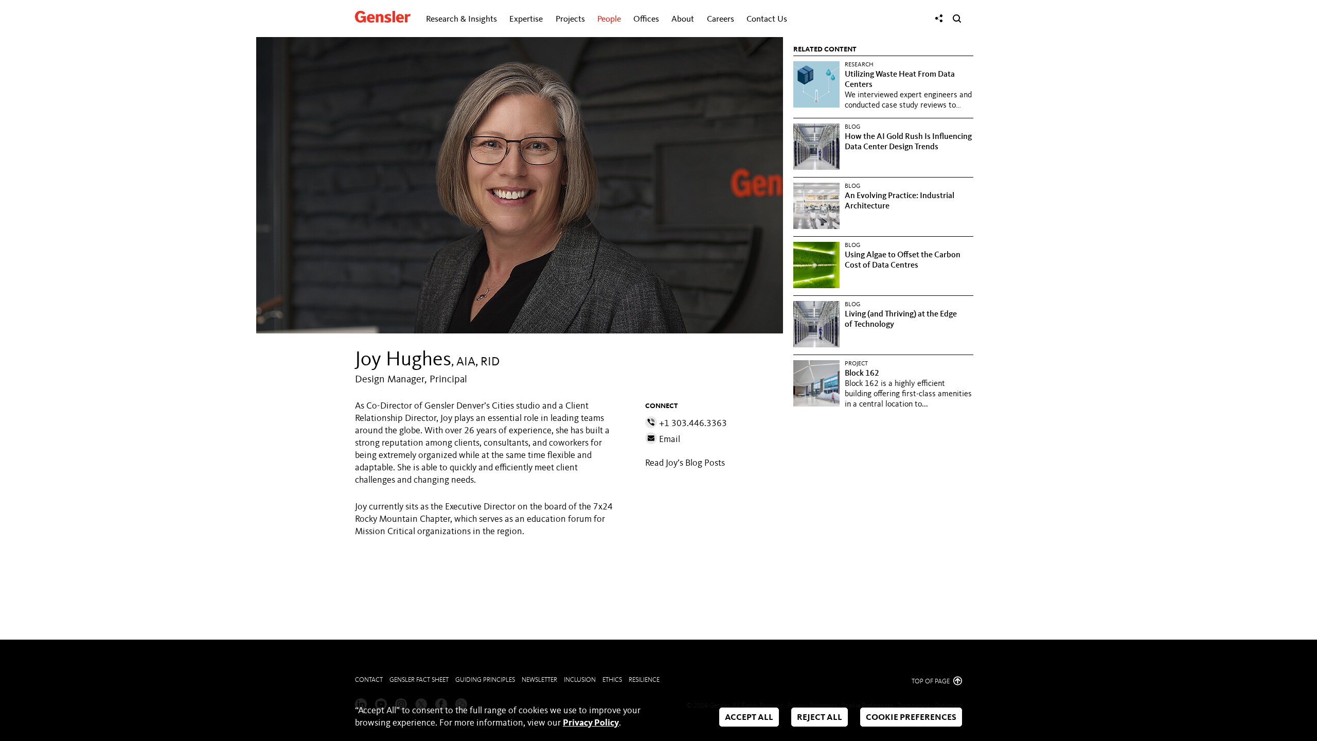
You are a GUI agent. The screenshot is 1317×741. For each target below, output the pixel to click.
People (609, 19)
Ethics (612, 680)
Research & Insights (461, 19)
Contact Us (766, 19)
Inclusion (580, 680)
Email (668, 439)
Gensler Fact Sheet (419, 680)
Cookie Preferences (911, 717)
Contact (369, 680)
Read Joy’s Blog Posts (685, 463)
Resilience (644, 680)
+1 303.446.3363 (692, 423)
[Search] (957, 18)
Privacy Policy (591, 723)
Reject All (819, 717)
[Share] (939, 18)
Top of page (931, 681)
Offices (646, 19)
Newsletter (539, 680)
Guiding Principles (485, 680)
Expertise (526, 19)
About (682, 19)
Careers (720, 19)
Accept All (749, 717)
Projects (570, 19)
